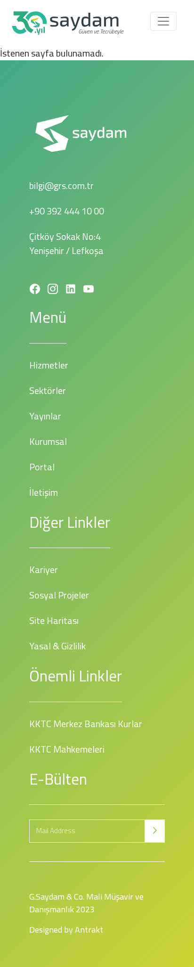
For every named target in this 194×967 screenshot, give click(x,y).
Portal (42, 466)
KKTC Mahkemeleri (67, 749)
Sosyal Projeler (59, 595)
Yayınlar (45, 416)
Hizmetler (48, 365)
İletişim (43, 492)
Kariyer (43, 569)
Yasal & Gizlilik (57, 646)
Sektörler (47, 390)
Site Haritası (54, 620)
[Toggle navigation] (163, 21)
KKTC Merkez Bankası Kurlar (85, 723)
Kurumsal (48, 441)
